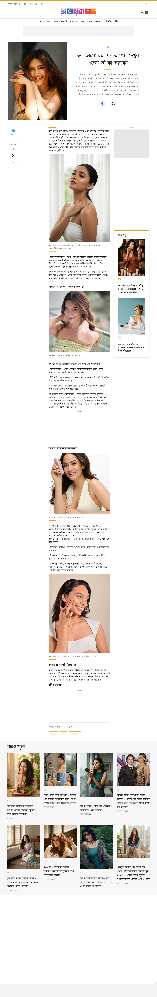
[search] (146, 3)
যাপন (82, 21)
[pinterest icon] (41, 3)
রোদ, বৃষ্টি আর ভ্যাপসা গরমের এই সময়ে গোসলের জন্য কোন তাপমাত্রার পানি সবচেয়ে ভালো (60, 799)
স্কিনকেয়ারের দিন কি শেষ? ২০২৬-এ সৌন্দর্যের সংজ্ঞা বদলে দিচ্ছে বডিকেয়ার (131, 347)
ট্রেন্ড (119, 279)
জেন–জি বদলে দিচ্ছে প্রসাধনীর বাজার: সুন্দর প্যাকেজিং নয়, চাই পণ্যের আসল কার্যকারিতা (131, 289)
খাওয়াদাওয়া (74, 21)
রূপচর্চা (49, 21)
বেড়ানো (89, 21)
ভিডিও (117, 21)
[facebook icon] (19, 3)
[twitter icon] (36, 3)
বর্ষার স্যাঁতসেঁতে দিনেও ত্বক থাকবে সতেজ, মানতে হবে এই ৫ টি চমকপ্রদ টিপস (96, 882)
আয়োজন (98, 21)
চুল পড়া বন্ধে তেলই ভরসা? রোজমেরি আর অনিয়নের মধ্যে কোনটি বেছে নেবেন (23, 882)
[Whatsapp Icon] (13, 162)
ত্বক (63, 734)
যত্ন (108, 47)
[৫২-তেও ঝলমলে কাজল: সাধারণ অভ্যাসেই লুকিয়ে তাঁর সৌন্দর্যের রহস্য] (60, 841)
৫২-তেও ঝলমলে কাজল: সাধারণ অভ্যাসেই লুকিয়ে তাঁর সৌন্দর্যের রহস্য (59, 871)
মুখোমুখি (64, 21)
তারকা (56, 21)
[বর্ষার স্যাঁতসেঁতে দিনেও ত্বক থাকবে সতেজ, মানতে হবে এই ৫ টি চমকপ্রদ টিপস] (96, 847)
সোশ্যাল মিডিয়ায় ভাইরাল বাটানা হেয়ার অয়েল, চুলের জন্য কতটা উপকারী (21, 810)
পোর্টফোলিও (108, 21)
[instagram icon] (30, 3)
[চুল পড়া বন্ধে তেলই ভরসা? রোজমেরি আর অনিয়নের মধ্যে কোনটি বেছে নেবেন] (23, 847)
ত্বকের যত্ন (75, 734)
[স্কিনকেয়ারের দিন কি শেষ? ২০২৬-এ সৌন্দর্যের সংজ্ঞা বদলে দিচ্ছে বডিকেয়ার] (131, 316)
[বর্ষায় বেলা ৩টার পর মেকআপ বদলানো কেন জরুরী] (96, 775)
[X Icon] (13, 155)
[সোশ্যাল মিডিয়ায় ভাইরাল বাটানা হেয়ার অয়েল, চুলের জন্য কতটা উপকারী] (23, 775)
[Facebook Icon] (13, 149)
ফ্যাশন (42, 21)
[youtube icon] (25, 3)
